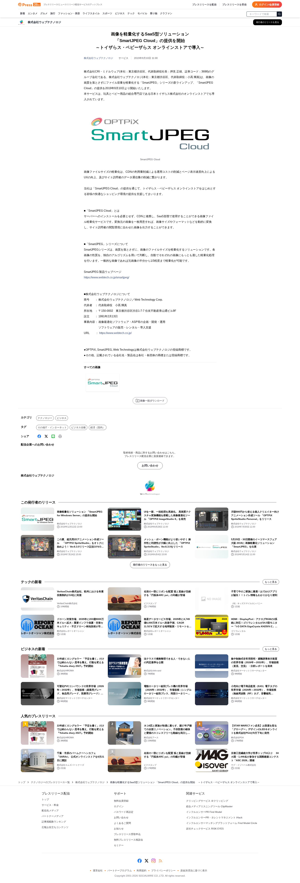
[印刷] (60, 436)
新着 (22, 13)
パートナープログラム (119, 870)
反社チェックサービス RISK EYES (205, 828)
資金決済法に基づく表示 (193, 870)
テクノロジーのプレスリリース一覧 (50, 782)
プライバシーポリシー (163, 870)
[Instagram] (153, 861)
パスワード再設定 (123, 812)
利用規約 (141, 870)
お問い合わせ (150, 465)
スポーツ (107, 13)
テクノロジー (45, 418)
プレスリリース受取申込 (127, 834)
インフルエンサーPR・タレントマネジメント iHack (214, 817)
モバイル (142, 13)
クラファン (166, 13)
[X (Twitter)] (46, 436)
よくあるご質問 (122, 823)
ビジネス (120, 13)
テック (131, 13)
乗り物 (153, 13)
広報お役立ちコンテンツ (55, 827)
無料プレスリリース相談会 (128, 839)
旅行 (52, 13)
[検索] (279, 14)
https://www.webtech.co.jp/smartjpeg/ (106, 277)
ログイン (119, 806)
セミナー (119, 845)
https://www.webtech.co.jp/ (115, 333)
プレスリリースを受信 (234, 4)
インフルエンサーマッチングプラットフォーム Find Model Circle (221, 823)
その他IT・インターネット (52, 427)
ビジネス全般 (78, 427)
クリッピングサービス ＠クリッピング (207, 800)
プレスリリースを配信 (204, 4)
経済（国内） (97, 427)
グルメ (44, 13)
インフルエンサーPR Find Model (204, 812)
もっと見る (271, 582)
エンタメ (33, 13)
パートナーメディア (53, 816)
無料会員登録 (121, 800)
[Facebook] (39, 436)
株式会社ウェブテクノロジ (98, 58)
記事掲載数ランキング (54, 821)
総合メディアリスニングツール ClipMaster (209, 806)
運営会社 (98, 870)
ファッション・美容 (69, 13)
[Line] (53, 436)
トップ (21, 782)
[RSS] (160, 861)
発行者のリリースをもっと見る (150, 564)
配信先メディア (50, 810)
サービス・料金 (50, 805)
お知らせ (119, 828)
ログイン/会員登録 (269, 4)
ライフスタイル (91, 13)
